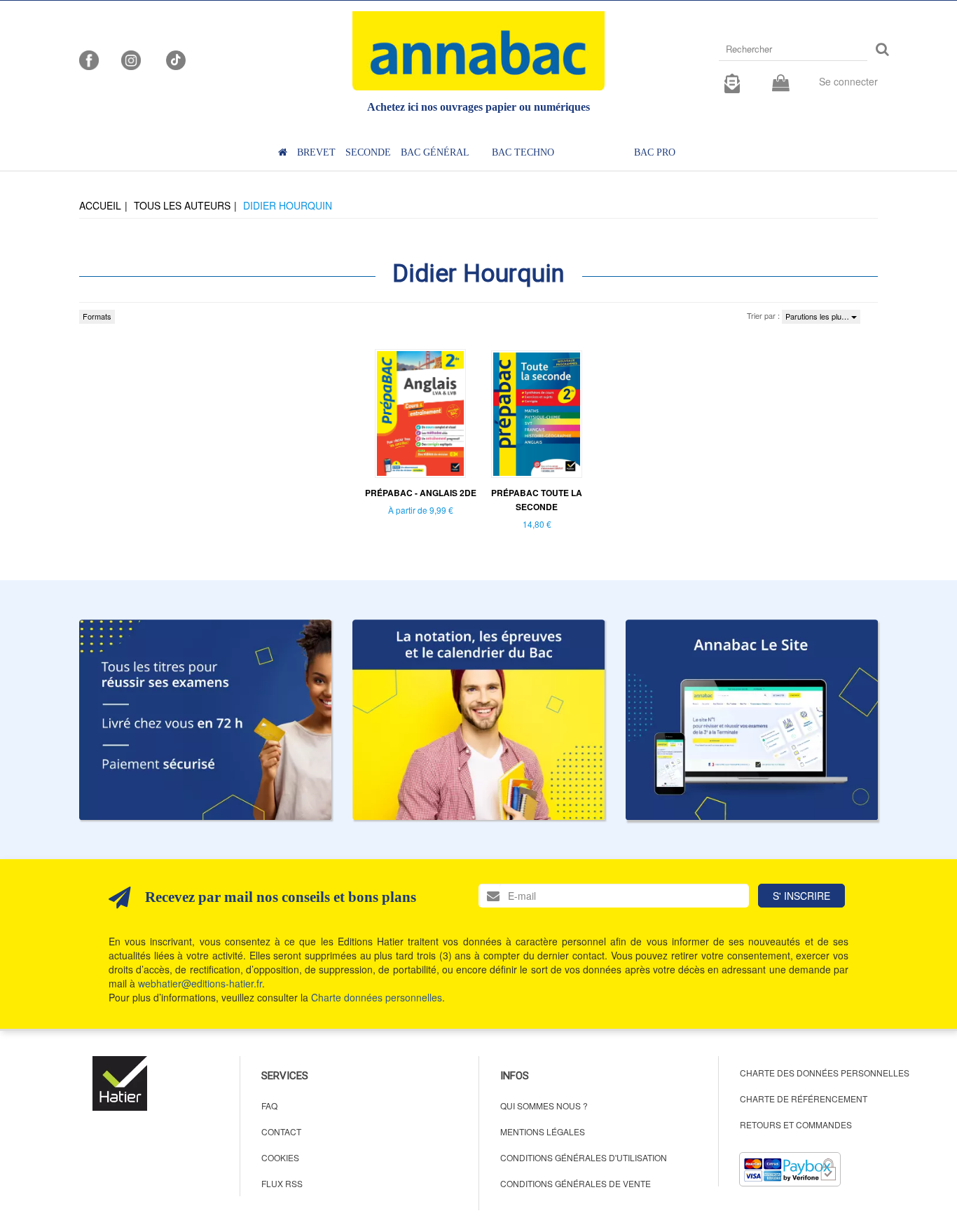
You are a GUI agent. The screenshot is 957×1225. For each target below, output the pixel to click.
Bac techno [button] (523, 152)
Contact (281, 1131)
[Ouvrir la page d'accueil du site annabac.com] (752, 720)
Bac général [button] (435, 152)
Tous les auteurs (182, 205)
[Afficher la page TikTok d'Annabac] (174, 59)
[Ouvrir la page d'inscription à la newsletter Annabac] (732, 81)
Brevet (316, 152)
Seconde (368, 152)
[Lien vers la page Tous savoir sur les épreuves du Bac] (478, 720)
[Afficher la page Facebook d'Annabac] (89, 59)
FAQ (269, 1105)
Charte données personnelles (376, 997)
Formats (97, 316)
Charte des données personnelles (824, 1073)
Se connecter (848, 81)
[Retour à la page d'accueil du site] (478, 50)
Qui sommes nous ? (544, 1105)
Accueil (100, 205)
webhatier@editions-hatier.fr (200, 983)
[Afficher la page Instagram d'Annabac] (131, 59)
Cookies (280, 1157)
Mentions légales (542, 1131)
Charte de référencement (803, 1098)
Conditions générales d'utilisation (583, 1157)
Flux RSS (282, 1183)
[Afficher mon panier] (781, 84)
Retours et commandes (796, 1124)
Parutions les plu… (818, 316)
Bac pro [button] (654, 152)
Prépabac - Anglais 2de (420, 492)
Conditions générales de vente (575, 1183)
